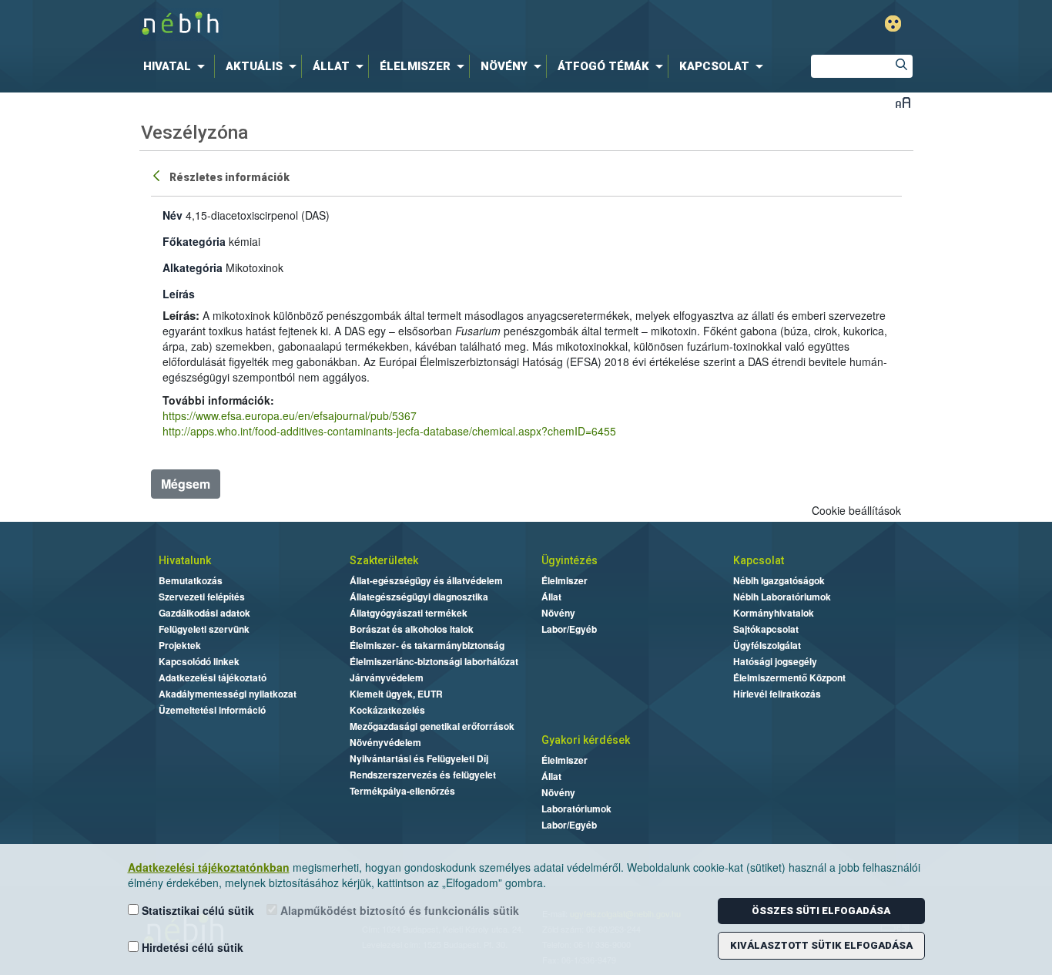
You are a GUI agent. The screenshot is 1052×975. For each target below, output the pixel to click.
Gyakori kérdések (585, 740)
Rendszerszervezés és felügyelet (423, 775)
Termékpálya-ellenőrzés (402, 791)
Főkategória (194, 241)
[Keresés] (901, 66)
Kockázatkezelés (387, 710)
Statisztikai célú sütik (196, 910)
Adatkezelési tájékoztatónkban (209, 867)
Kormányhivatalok (773, 613)
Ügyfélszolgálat (767, 645)
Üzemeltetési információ (212, 710)
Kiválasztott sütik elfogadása (821, 945)
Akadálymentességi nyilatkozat (228, 694)
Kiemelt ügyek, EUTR (396, 694)
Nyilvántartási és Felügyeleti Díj (419, 758)
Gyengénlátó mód (893, 23)
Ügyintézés (569, 560)
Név (172, 215)
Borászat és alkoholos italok (412, 629)
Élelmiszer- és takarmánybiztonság (427, 645)
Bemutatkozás (191, 580)
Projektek (180, 645)
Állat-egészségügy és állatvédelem (426, 580)
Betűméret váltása (903, 102)
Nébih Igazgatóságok (779, 580)
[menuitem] (177, 66)
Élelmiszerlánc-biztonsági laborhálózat (434, 661)
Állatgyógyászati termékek (408, 613)
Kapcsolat (758, 560)
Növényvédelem (385, 742)
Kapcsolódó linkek (199, 661)
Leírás (178, 293)
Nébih (362, 24)
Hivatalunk (185, 560)
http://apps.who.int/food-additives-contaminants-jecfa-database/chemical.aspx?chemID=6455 (389, 431)
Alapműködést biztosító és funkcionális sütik (398, 910)
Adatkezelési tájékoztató (212, 677)
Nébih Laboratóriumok (782, 596)
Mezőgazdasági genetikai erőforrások (432, 726)
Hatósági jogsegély (775, 661)
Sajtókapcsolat (766, 629)
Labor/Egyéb (569, 629)
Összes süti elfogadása (821, 910)
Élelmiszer (564, 580)
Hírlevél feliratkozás (777, 694)
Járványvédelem (387, 677)
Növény (558, 613)
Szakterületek (384, 560)
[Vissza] (158, 175)
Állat (551, 596)
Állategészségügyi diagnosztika (419, 596)
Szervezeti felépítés (202, 596)
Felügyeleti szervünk (204, 629)
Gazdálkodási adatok (204, 613)
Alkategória (192, 267)
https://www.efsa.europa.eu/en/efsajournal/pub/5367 (289, 415)
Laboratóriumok (576, 808)
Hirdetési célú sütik (191, 947)
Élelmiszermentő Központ (789, 677)
